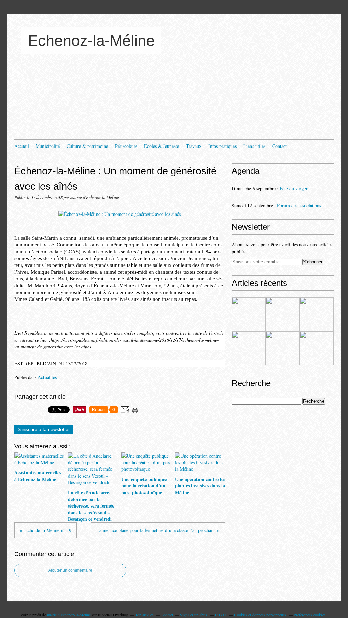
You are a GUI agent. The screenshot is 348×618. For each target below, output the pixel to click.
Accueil (21, 146)
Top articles (144, 614)
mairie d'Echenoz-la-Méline (69, 614)
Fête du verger (294, 188)
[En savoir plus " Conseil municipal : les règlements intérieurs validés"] (283, 348)
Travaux (194, 146)
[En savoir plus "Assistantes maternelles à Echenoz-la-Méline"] (249, 314)
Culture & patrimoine (87, 146)
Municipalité (48, 146)
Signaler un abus (194, 614)
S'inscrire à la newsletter (44, 429)
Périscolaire (126, 146)
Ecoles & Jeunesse (161, 146)
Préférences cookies (310, 614)
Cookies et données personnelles (260, 614)
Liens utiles (254, 146)
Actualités (47, 377)
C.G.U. (221, 614)
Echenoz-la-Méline (91, 40)
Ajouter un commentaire (70, 570)
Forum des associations (299, 205)
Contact (279, 146)
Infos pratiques (222, 146)
